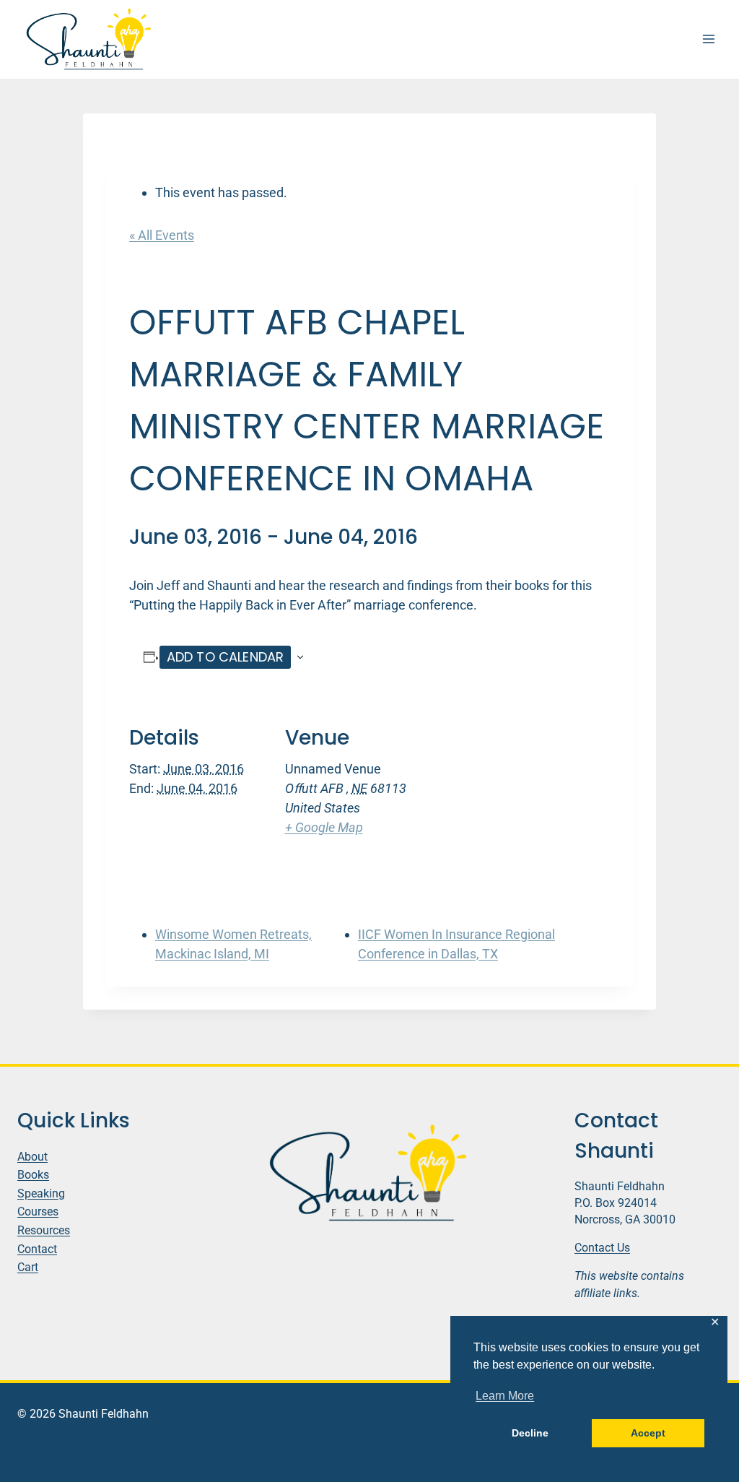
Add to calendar (225, 657)
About (32, 1157)
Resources (43, 1230)
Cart (27, 1267)
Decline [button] (530, 1433)
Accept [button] (648, 1433)
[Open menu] (708, 39)
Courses (37, 1211)
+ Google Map (324, 827)
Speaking (41, 1193)
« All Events (161, 235)
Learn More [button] (505, 1396)
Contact (37, 1249)
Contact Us (602, 1247)
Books (33, 1175)
